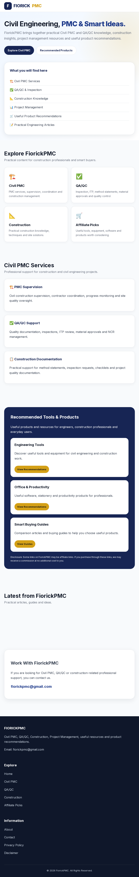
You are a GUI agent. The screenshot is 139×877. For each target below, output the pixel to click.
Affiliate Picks (13, 805)
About (8, 829)
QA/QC (9, 789)
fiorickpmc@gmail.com (31, 686)
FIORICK (24, 5)
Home (8, 774)
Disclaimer (11, 853)
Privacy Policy (14, 845)
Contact (9, 837)
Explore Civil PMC (19, 50)
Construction (13, 797)
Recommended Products (56, 50)
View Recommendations (31, 469)
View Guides (25, 543)
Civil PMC (10, 781)
